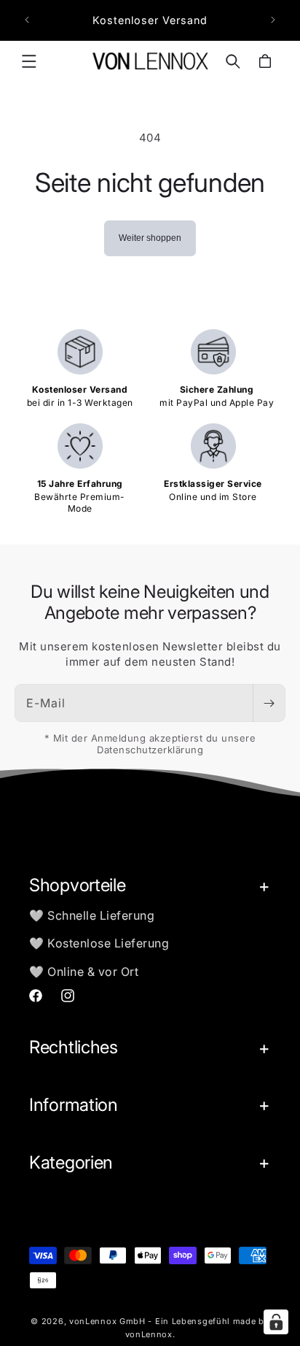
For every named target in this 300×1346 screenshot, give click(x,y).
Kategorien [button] (71, 1162)
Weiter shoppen (150, 238)
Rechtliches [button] (73, 1047)
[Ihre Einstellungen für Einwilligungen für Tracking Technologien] (276, 1322)
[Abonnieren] (269, 703)
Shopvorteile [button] (77, 885)
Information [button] (73, 1104)
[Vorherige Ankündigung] (27, 20)
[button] (29, 61)
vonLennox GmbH (107, 1321)
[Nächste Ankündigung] (273, 20)
